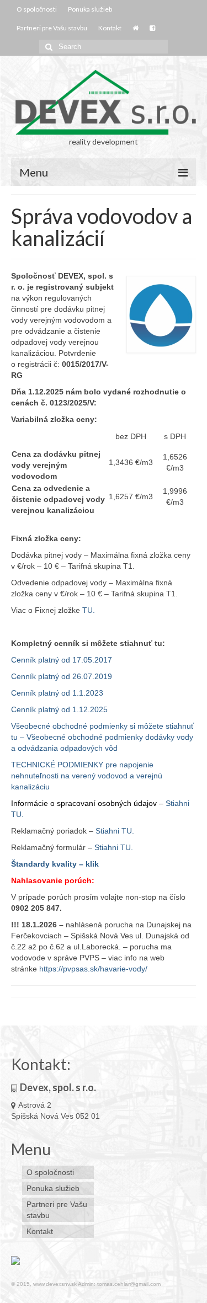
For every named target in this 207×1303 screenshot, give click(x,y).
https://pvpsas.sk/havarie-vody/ (93, 968)
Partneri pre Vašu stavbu (52, 28)
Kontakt (109, 28)
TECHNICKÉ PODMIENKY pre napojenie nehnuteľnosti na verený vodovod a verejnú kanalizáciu (86, 775)
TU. (88, 610)
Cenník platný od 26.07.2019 (61, 676)
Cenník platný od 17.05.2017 (61, 659)
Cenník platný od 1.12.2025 (59, 709)
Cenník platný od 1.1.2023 (57, 692)
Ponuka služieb (90, 9)
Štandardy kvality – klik (55, 863)
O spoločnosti (37, 9)
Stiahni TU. (114, 830)
